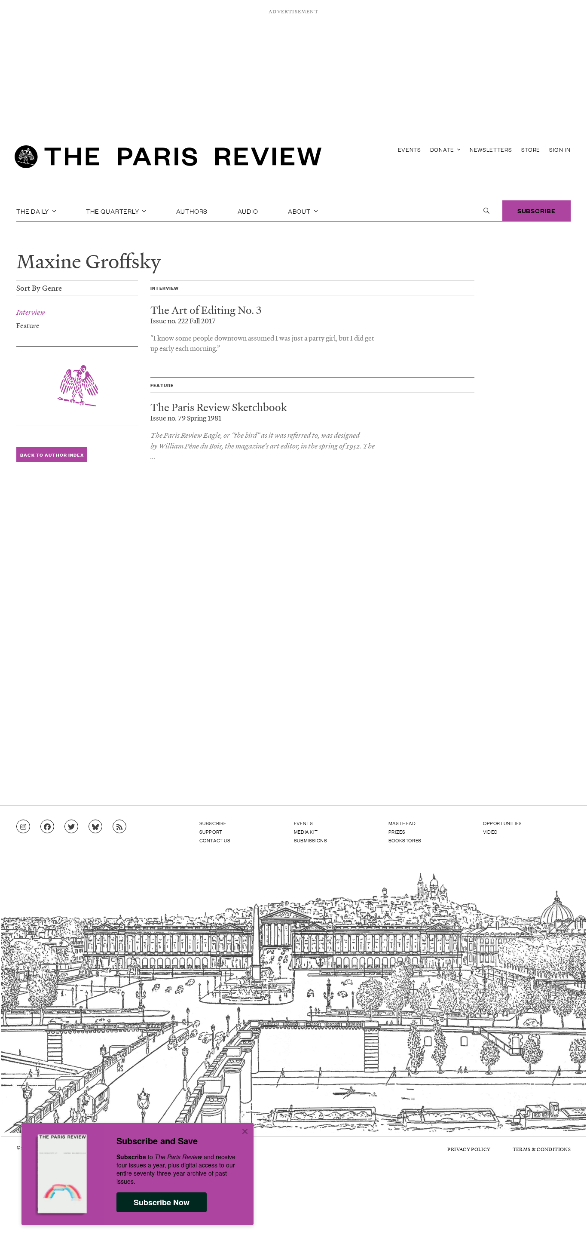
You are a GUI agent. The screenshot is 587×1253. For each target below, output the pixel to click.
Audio (248, 210)
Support (211, 831)
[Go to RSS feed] (119, 827)
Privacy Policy (468, 1149)
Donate (443, 149)
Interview (30, 312)
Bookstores (405, 840)
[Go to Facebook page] (47, 827)
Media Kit (306, 831)
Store (531, 149)
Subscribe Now (162, 1202)
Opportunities (502, 823)
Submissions (310, 840)
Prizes (397, 831)
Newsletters (491, 149)
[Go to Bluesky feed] (95, 827)
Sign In (560, 149)
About (300, 210)
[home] (168, 159)
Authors (192, 210)
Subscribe (536, 210)
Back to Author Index (51, 454)
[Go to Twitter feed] (71, 827)
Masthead (402, 823)
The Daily (33, 210)
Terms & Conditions (542, 1149)
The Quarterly (113, 210)
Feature (28, 325)
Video (490, 831)
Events (409, 149)
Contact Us (215, 840)
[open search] (486, 210)
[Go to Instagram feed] (23, 827)
